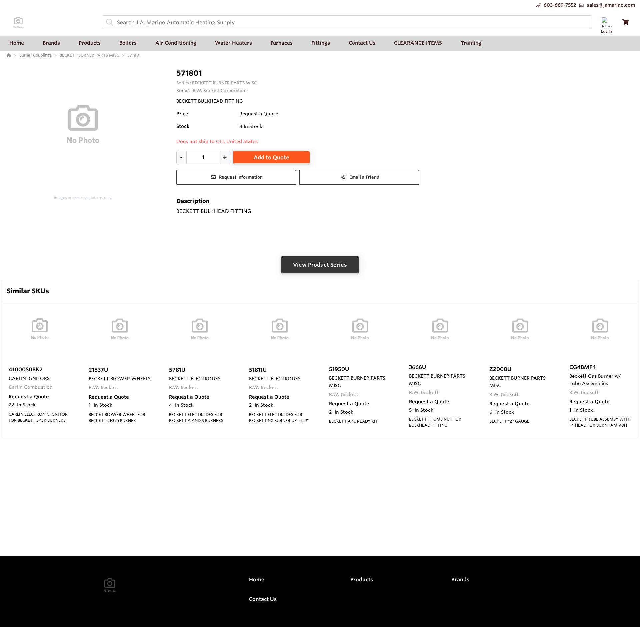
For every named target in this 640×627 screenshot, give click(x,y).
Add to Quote (271, 157)
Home (256, 579)
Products (361, 579)
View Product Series (320, 264)
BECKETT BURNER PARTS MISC (224, 82)
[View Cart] (625, 22)
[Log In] (606, 22)
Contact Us (263, 599)
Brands (460, 579)
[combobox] (347, 22)
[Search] (108, 22)
